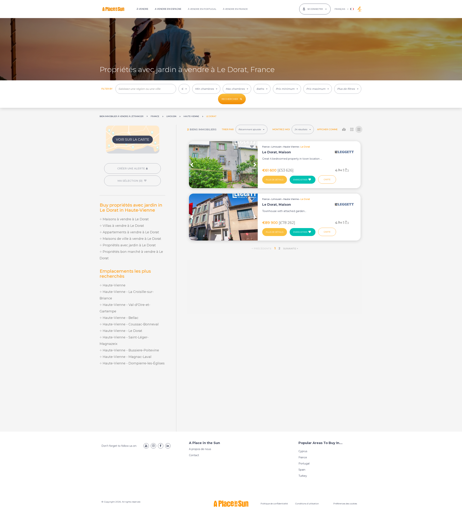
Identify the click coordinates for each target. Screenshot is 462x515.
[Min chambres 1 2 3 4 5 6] (206, 89)
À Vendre (142, 9)
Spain (301, 469)
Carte (327, 179)
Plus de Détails (274, 179)
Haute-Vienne (113, 285)
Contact (194, 455)
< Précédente (261, 248)
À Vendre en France (235, 9)
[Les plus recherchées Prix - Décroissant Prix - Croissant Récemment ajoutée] (251, 129)
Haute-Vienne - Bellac (120, 318)
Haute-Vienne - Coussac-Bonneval (130, 324)
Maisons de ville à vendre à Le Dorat (131, 239)
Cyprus (302, 451)
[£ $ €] (184, 89)
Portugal (304, 463)
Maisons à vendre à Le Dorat (125, 219)
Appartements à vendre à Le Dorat (130, 232)
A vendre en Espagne (168, 9)
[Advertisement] (132, 399)
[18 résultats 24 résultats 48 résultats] (303, 129)
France (266, 146)
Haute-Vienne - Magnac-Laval (126, 357)
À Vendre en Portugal (202, 9)
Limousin (276, 146)
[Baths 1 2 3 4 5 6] (262, 89)
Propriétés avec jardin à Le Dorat (129, 245)
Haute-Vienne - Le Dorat (122, 331)
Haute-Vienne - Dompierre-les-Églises (133, 363)
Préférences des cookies (345, 503)
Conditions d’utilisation (307, 503)
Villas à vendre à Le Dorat (123, 226)
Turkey (302, 475)
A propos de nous (200, 449)
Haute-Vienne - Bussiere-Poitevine (130, 350)
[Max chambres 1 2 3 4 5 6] (237, 89)
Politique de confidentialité (274, 503)
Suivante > (290, 248)
